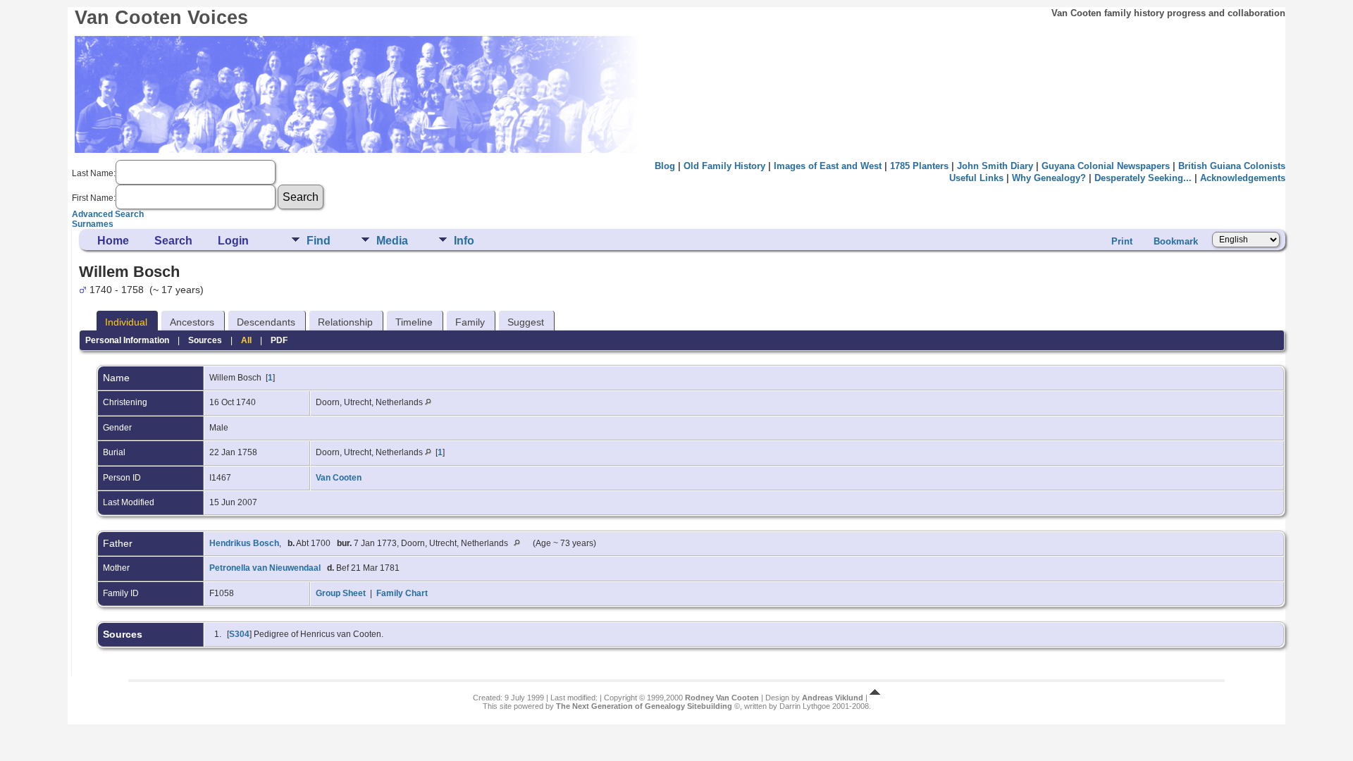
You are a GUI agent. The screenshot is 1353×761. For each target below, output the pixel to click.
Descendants (266, 322)
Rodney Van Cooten (722, 697)
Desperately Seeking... (1143, 178)
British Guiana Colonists (1231, 166)
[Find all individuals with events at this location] (428, 402)
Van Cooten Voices (161, 17)
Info (464, 241)
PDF (279, 340)
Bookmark (1176, 241)
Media (392, 241)
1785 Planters (919, 166)
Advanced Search (108, 214)
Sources (205, 340)
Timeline (414, 322)
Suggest (525, 322)
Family (470, 322)
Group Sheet (341, 593)
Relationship (345, 322)
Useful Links (976, 178)
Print (1121, 241)
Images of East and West (828, 166)
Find (318, 241)
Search (173, 241)
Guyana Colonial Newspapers (1106, 166)
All (246, 340)
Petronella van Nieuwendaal (265, 568)
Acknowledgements (1242, 178)
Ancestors (192, 322)
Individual (126, 322)
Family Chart (402, 593)
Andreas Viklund (832, 697)
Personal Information (127, 340)
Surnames (92, 224)
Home (113, 241)
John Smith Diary (995, 166)
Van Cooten (339, 478)
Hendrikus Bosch (244, 543)
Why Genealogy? (1049, 178)
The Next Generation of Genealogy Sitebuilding (644, 706)
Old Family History (724, 166)
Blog (665, 166)
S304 (239, 634)
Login (233, 241)
